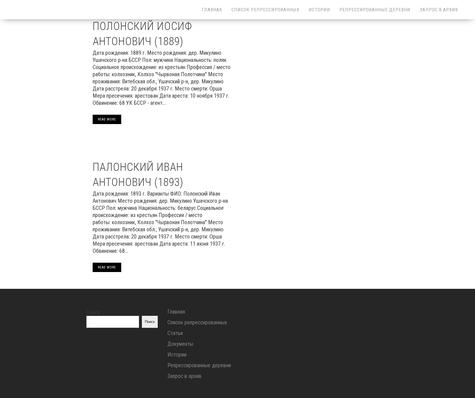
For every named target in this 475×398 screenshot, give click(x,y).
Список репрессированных (197, 322)
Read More (107, 119)
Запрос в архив (184, 376)
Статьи (175, 333)
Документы (180, 344)
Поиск (93, 312)
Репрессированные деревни (199, 365)
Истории (176, 355)
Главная (176, 312)
